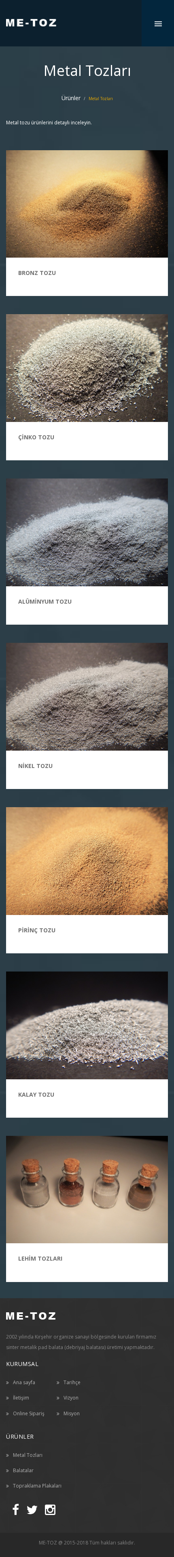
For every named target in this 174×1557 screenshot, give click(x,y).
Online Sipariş (29, 1413)
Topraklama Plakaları (37, 1485)
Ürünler (71, 98)
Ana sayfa (24, 1382)
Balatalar (23, 1470)
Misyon (72, 1413)
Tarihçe (72, 1382)
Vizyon (71, 1397)
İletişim (21, 1397)
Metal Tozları (27, 1455)
